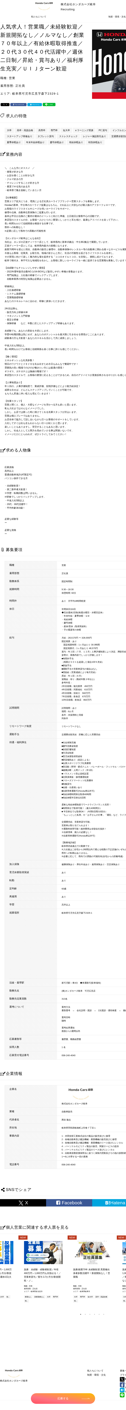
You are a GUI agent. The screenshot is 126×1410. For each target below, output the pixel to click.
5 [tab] (99, 1314)
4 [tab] (94, 1314)
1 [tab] (80, 1314)
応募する (63, 1398)
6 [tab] (103, 1314)
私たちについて (38, 16)
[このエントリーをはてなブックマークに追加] (122, 1390)
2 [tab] (85, 1314)
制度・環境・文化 (96, 1374)
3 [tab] (89, 1314)
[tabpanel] (92, 1272)
